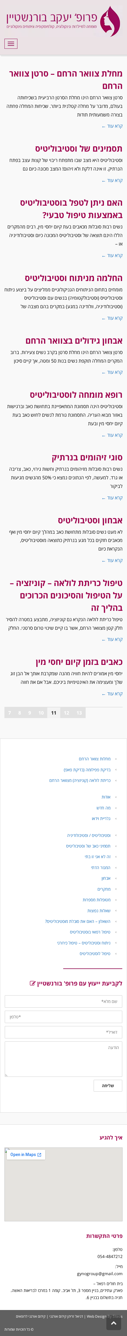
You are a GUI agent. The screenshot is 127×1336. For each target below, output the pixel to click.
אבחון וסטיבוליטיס (90, 520)
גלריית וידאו (101, 818)
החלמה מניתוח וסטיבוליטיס (74, 277)
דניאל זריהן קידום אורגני (66, 1316)
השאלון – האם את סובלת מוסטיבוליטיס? (77, 921)
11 (53, 713)
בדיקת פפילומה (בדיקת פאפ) (87, 769)
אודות (106, 797)
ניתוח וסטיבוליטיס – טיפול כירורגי (83, 943)
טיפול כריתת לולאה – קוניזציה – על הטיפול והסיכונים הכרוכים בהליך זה (66, 595)
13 (79, 713)
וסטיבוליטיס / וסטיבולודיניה (88, 835)
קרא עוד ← (112, 126)
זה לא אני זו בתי (97, 856)
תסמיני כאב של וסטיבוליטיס (88, 846)
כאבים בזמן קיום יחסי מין (79, 661)
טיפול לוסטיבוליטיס (95, 953)
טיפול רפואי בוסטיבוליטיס (90, 932)
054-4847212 (110, 1256)
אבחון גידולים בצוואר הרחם (74, 340)
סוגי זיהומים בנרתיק (87, 457)
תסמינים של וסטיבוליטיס (79, 148)
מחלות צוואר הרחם (94, 759)
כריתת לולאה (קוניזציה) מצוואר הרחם (79, 780)
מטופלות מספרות (96, 899)
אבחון (106, 878)
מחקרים (103, 889)
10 (41, 713)
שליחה (108, 1085)
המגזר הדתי (100, 867)
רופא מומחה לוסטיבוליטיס (76, 394)
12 (66, 713)
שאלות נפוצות (98, 910)
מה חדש (103, 808)
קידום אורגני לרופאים (30, 1316)
